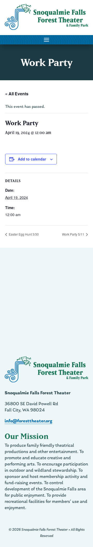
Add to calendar (32, 159)
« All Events (16, 94)
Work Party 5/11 (73, 234)
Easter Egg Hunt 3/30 (23, 234)
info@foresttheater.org (28, 421)
